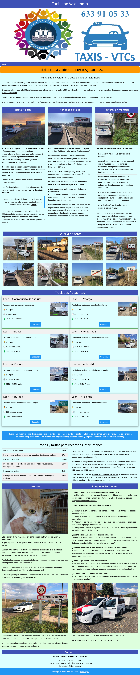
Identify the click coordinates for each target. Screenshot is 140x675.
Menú (4, 64)
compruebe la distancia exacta (84, 501)
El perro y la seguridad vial (33, 570)
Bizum (33, 205)
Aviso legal (84, 672)
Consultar (36, 324)
